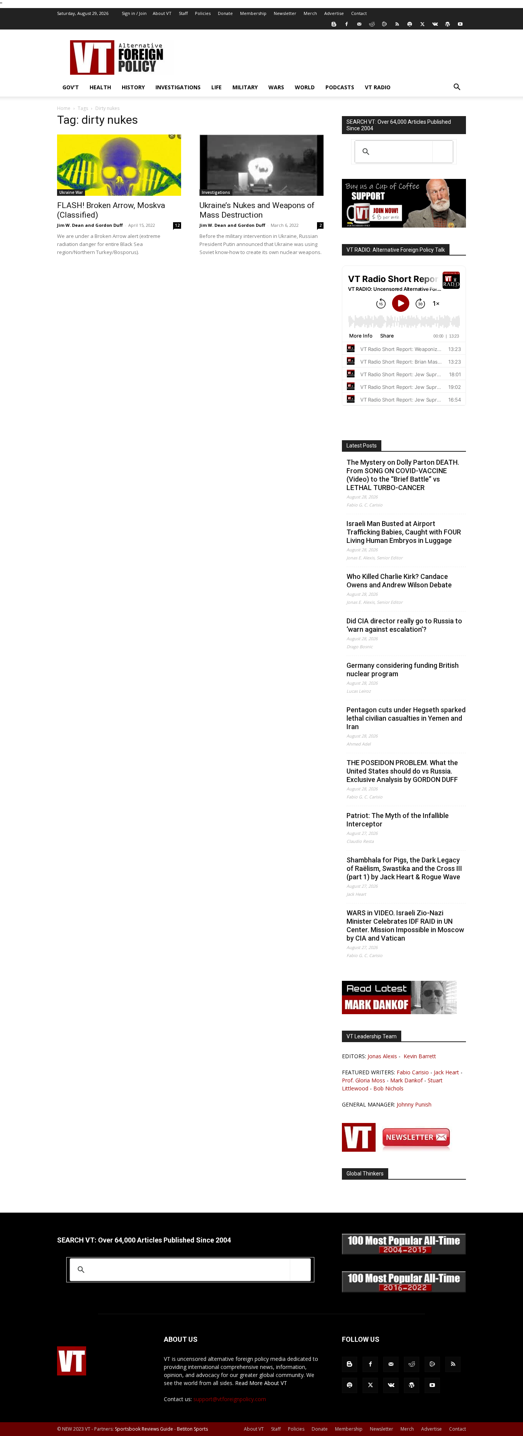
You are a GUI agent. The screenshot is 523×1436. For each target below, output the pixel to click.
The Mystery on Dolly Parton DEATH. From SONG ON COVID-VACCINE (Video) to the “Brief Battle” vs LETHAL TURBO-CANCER (402, 475)
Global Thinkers (365, 1173)
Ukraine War (71, 192)
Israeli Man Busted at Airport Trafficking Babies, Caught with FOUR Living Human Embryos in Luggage (403, 532)
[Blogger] (334, 24)
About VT (162, 13)
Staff (183, 13)
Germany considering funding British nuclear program (402, 669)
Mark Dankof (406, 1080)
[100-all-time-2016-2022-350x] (404, 1290)
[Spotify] (409, 24)
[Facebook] (346, 24)
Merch (310, 13)
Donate (225, 13)
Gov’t (70, 87)
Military (245, 87)
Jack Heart (446, 1072)
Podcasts (339, 87)
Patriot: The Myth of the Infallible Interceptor (397, 819)
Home (63, 108)
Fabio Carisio (413, 1072)
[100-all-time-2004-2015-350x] (404, 1252)
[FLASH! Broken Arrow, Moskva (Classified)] (119, 165)
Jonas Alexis (382, 1056)
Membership (253, 13)
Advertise (334, 13)
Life (216, 87)
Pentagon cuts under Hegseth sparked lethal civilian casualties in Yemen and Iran (406, 718)
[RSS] (397, 24)
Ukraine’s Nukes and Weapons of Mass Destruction (257, 210)
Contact (359, 13)
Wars (276, 87)
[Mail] (359, 24)
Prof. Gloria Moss (363, 1080)
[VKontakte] (435, 24)
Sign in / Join (134, 13)
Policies (203, 13)
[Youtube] (460, 24)
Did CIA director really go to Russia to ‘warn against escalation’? (404, 625)
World (305, 87)
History (133, 87)
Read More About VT (261, 1383)
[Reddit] (372, 24)
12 (177, 225)
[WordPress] (447, 24)
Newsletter (285, 13)
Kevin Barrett (420, 1056)
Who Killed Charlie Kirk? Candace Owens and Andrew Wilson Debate (399, 580)
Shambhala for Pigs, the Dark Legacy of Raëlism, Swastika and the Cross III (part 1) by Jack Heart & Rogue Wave (404, 868)
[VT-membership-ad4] (404, 225)
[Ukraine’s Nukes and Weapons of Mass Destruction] (261, 165)
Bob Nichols (388, 1088)
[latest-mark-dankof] (399, 1012)
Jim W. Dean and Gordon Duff (90, 225)
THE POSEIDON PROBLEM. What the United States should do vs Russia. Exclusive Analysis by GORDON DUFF (402, 771)
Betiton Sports (192, 1429)
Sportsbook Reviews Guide (144, 1429)
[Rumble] (384, 24)
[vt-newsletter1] (399, 1149)
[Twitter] (422, 24)
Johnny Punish (414, 1104)
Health (100, 87)
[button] (457, 88)
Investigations (178, 87)
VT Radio (378, 87)
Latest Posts (361, 446)
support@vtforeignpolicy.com (229, 1399)
